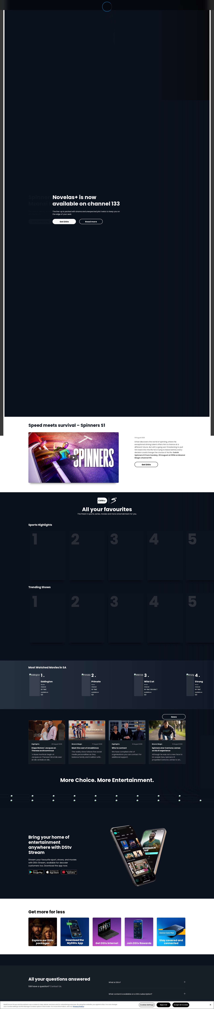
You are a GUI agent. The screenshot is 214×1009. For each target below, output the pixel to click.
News (174, 716)
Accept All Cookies (181, 1005)
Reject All (163, 1005)
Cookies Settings (146, 1005)
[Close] (210, 1004)
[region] (107, 1005)
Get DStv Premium (102, 221)
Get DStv (146, 464)
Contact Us (55, 986)
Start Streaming (130, 221)
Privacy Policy (78, 1007)
